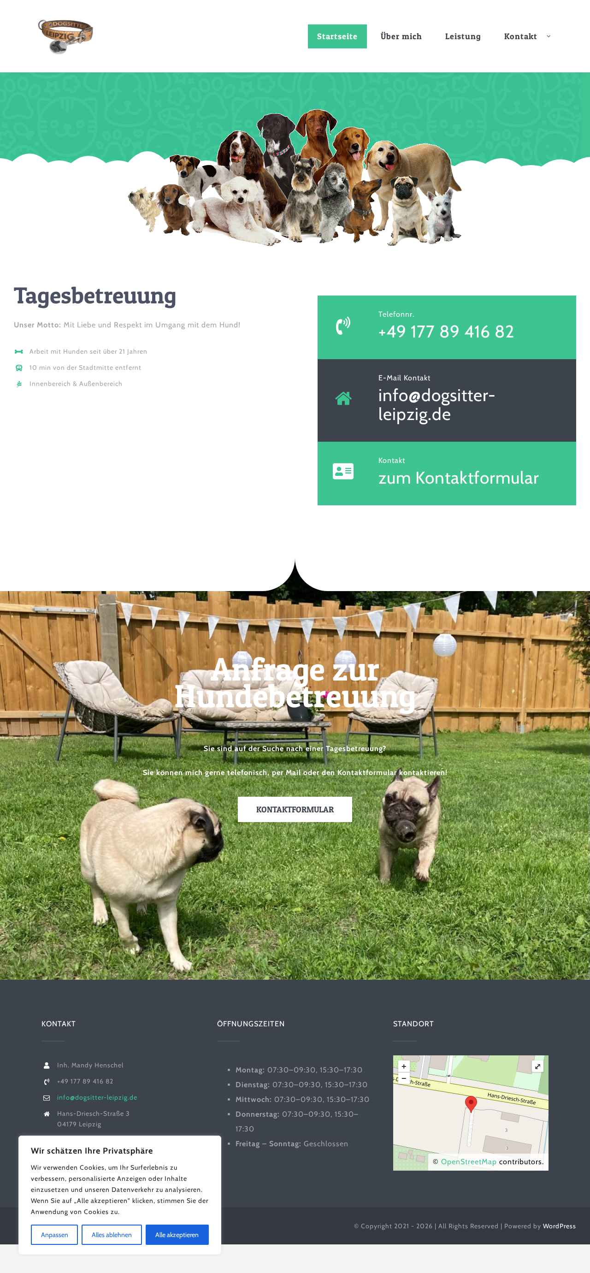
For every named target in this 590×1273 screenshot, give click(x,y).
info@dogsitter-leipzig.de (437, 404)
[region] (119, 1195)
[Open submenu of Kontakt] (553, 36)
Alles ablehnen (112, 1235)
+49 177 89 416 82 (446, 331)
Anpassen (54, 1235)
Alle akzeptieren (177, 1235)
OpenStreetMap (469, 1161)
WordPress (559, 1226)
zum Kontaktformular (458, 477)
